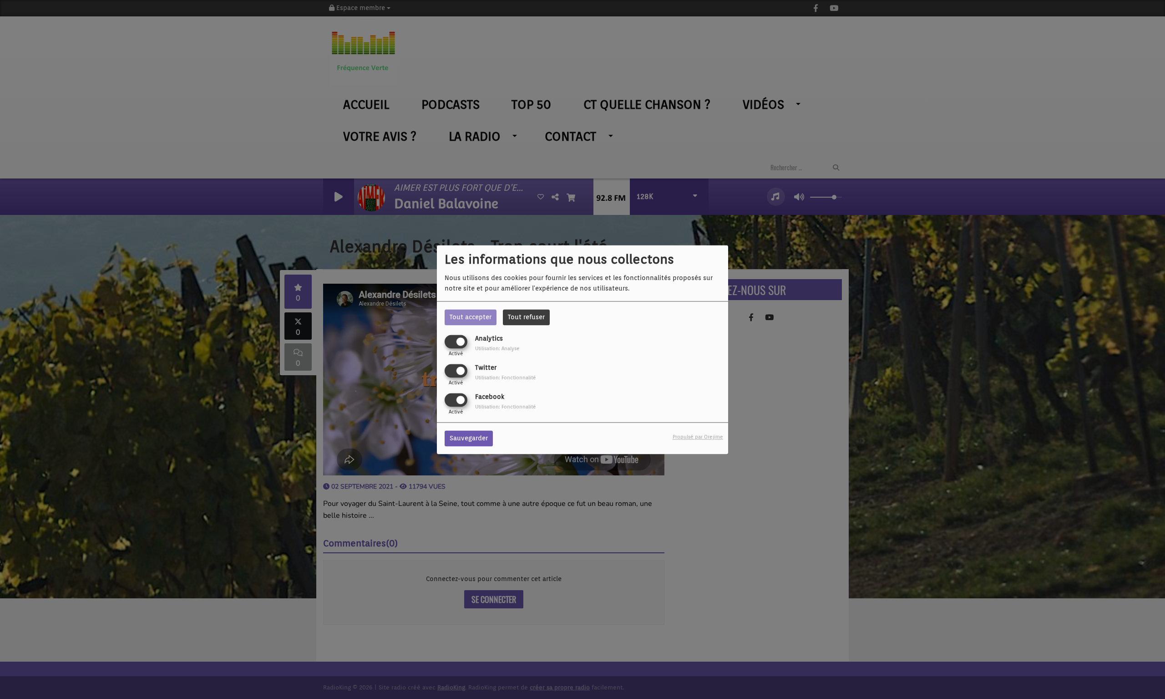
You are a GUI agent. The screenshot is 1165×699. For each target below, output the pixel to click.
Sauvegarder (469, 438)
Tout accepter (470, 317)
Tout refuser (526, 317)
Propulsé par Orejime (698, 437)
